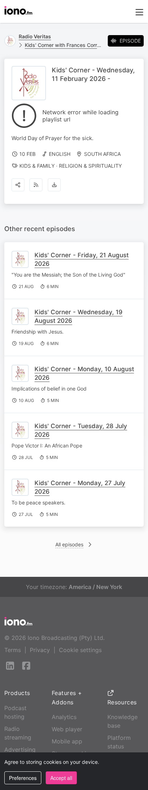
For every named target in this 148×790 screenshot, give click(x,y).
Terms (12, 649)
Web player (67, 729)
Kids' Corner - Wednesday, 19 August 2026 (78, 316)
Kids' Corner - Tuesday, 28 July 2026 (80, 430)
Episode (130, 41)
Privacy (40, 649)
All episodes (69, 544)
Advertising (20, 749)
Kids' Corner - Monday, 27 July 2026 (79, 487)
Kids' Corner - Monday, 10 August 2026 (84, 373)
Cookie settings (80, 649)
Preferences (23, 777)
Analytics (64, 716)
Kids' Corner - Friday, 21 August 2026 (81, 259)
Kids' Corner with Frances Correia (63, 45)
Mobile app (67, 741)
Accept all (61, 777)
